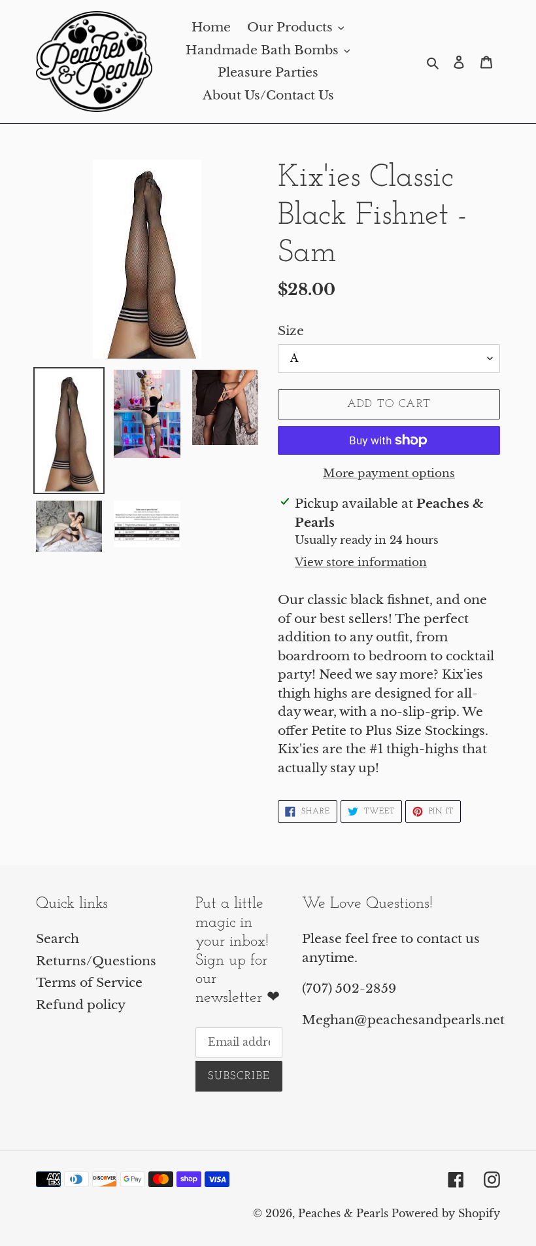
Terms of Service (89, 982)
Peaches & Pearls (343, 1213)
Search (57, 938)
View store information (361, 562)
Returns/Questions (96, 961)
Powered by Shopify (446, 1213)
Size (291, 330)
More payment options (389, 473)
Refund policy (81, 1004)
